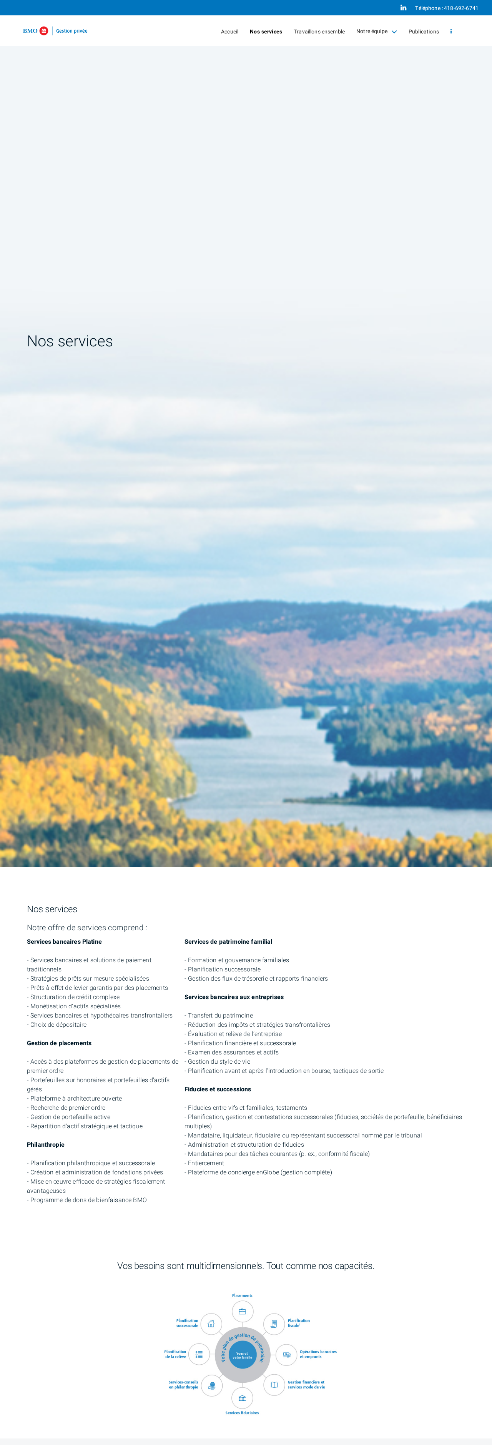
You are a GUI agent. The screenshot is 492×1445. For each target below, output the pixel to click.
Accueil (229, 32)
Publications (424, 32)
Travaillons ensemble (319, 32)
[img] (246, 433)
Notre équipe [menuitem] (371, 33)
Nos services (266, 32)
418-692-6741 (461, 8)
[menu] (451, 31)
